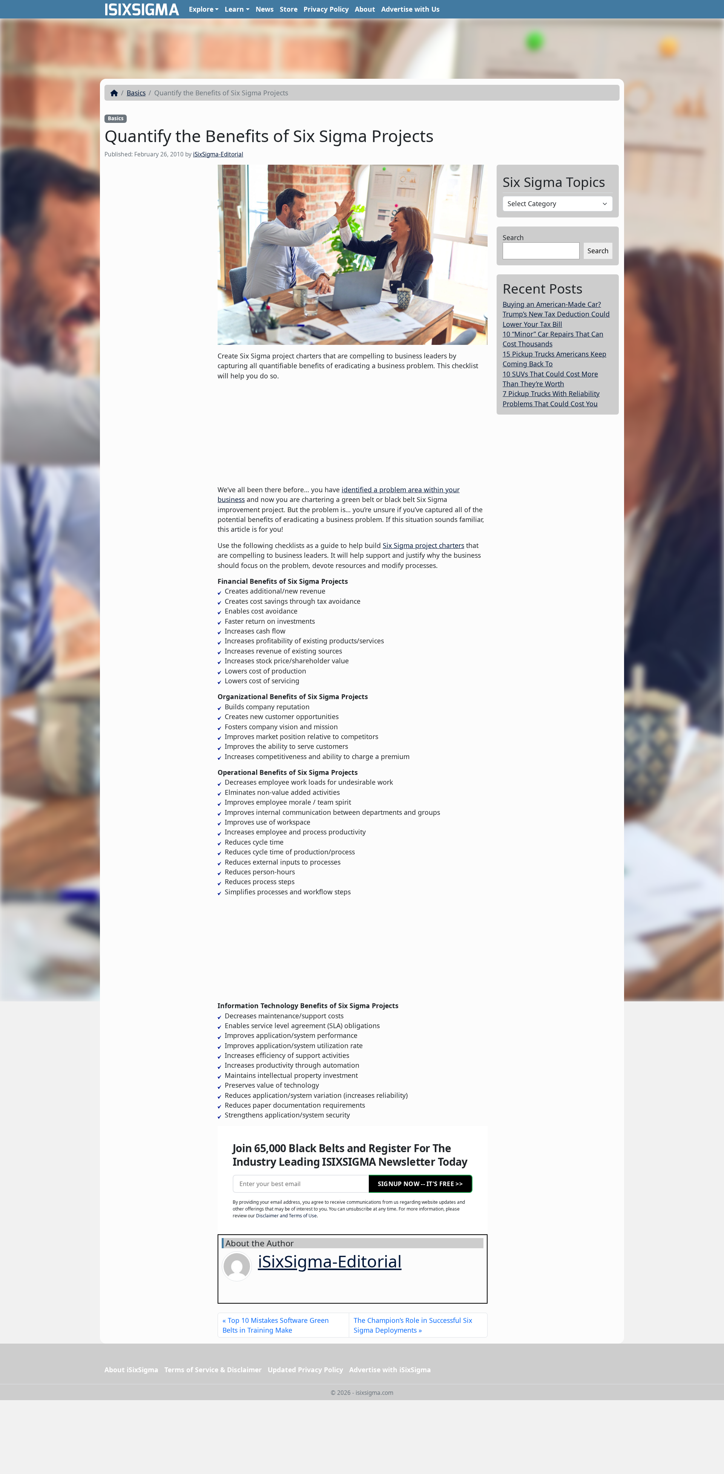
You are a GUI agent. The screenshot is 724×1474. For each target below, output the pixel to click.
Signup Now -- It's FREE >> (420, 1184)
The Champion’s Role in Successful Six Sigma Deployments (413, 1325)
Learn (234, 9)
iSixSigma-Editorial (218, 154)
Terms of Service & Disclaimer (213, 1369)
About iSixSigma (131, 1369)
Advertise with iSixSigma (390, 1369)
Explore (201, 9)
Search (513, 237)
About (365, 9)
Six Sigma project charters (423, 545)
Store (289, 9)
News (265, 9)
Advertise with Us (410, 9)
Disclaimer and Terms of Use (286, 1215)
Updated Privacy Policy (305, 1369)
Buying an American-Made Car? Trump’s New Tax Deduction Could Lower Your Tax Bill (556, 314)
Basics (136, 92)
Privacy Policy (326, 9)
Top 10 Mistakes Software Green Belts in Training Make (275, 1325)
